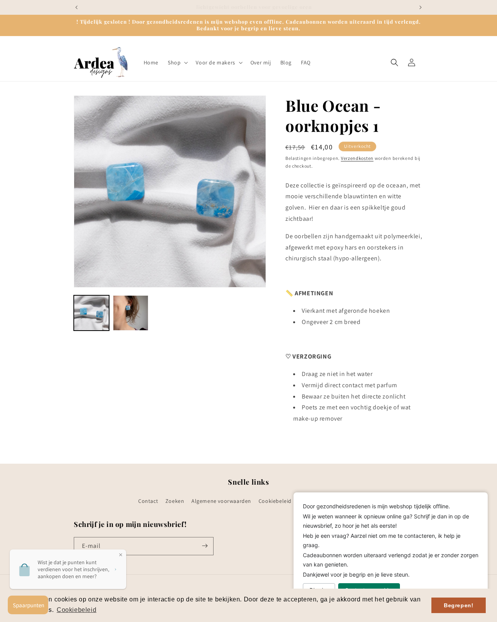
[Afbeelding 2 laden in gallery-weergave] (130, 313)
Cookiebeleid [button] (76, 609)
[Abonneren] (204, 546)
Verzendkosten (357, 158)
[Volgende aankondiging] (420, 7)
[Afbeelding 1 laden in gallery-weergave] (91, 313)
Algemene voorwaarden (221, 501)
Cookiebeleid (275, 501)
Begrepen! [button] (458, 605)
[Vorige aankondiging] (76, 7)
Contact (148, 501)
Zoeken (174, 501)
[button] (177, 62)
